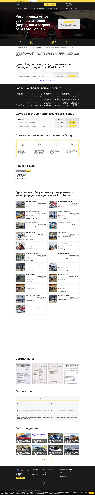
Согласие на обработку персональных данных (64, 474)
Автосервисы (35, 474)
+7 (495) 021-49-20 (38, 96)
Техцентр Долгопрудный (64, 211)
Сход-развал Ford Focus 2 (37, 47)
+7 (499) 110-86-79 (47, 100)
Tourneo (44, 479)
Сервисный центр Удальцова (33, 253)
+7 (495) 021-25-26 (47, 105)
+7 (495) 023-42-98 (56, 105)
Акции (67, 8)
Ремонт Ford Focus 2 (26, 47)
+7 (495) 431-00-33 (65, 105)
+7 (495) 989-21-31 (75, 96)
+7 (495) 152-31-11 (74, 100)
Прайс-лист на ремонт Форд (65, 469)
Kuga (44, 484)
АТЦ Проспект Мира (57, 102)
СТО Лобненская (30, 264)
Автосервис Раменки (63, 274)
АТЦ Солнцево (20, 102)
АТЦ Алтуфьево (57, 98)
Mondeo (44, 477)
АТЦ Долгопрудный (47, 93)
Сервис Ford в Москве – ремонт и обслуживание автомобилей (30, 490)
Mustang (44, 486)
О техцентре (34, 471)
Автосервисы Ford (75, 8)
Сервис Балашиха (62, 232)
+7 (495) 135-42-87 (29, 105)
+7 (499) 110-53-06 (65, 100)
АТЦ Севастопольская (29, 97)
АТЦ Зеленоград (66, 102)
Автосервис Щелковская (32, 222)
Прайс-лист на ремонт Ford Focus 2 (47, 80)
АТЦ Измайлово (47, 102)
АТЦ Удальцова (48, 98)
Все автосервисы (69, 21)
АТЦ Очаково (74, 98)
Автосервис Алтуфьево (63, 253)
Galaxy (44, 476)
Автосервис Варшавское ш (32, 285)
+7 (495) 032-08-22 (47, 96)
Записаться (72, 76)
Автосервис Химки (30, 232)
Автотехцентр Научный (64, 243)
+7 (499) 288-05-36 (74, 245)
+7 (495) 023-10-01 (29, 96)
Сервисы (34, 476)
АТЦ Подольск (75, 102)
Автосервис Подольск (31, 305)
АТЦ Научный (38, 97)
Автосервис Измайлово (63, 285)
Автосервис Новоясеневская (65, 201)
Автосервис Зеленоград (64, 295)
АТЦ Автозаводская (38, 93)
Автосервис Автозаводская (32, 211)
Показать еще (47, 459)
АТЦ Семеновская (65, 93)
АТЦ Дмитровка (20, 93)
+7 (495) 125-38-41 (20, 105)
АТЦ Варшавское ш (38, 102)
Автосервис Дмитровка (31, 201)
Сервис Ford (18, 8)
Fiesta (44, 482)
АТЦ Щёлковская (56, 93)
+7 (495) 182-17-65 (38, 105)
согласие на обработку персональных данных (20, 493)
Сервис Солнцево (30, 274)
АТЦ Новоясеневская (29, 93)
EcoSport (45, 481)
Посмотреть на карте (50, 4)
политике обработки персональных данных (50, 493)
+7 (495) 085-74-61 (65, 96)
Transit (44, 471)
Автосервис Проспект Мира (33, 295)
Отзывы (55, 8)
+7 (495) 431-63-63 (74, 234)
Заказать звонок (20, 477)
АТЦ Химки (75, 93)
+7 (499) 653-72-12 (41, 245)
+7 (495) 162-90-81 (56, 96)
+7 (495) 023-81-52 (56, 100)
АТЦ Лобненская (66, 98)
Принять (91, 493)
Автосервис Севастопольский (33, 243)
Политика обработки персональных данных (64, 477)
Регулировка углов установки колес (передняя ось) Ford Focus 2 (31, 126)
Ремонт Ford (18, 47)
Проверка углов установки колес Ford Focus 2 (27, 122)
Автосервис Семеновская (64, 222)
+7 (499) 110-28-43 (20, 96)
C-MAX (44, 472)
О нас (61, 8)
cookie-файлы (80, 492)
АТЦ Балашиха (20, 97)
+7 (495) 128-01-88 (75, 105)
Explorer (44, 474)
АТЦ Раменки (29, 102)
